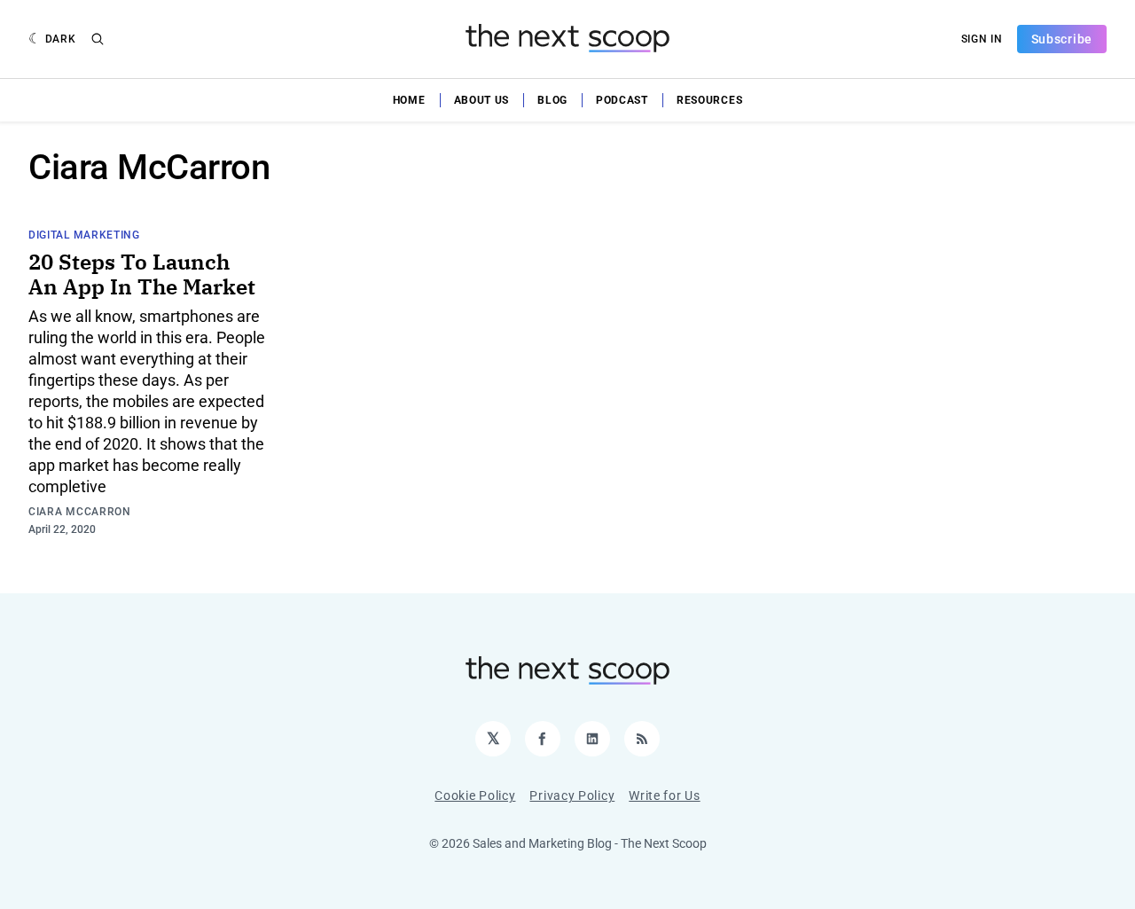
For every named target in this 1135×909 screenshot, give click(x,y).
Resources (709, 100)
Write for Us (664, 795)
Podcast (622, 100)
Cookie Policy (474, 795)
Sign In (982, 39)
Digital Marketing (84, 235)
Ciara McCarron (79, 511)
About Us (482, 100)
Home (409, 100)
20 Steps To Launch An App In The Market (141, 274)
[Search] (97, 39)
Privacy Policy (571, 795)
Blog (552, 100)
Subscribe (1061, 39)
